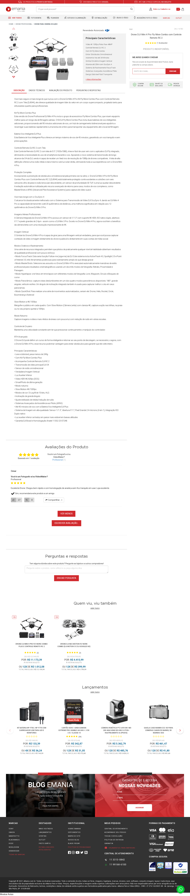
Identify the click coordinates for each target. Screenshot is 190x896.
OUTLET (42, 840)
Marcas (166, 18)
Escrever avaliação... (66, 523)
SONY (11, 829)
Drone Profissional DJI (37, 116)
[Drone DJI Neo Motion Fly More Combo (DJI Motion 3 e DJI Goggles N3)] (74, 628)
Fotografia (36, 18)
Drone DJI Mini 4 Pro (68, 99)
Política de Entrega (114, 840)
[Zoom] (13, 36)
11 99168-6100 (117, 864)
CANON (12, 832)
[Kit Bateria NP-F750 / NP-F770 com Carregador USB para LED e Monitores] (31, 712)
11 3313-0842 (117, 859)
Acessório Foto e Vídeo (146, 18)
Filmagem (54, 18)
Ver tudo (95, 608)
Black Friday (74, 843)
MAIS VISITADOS (46, 829)
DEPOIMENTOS (74, 832)
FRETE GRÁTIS (45, 843)
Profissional (57, 460)
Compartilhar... (54, 500)
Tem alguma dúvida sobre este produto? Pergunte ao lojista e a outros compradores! (66, 563)
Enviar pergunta (66, 578)
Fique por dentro (50, 806)
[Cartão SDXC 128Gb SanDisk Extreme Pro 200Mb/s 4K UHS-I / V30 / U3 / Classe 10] (73, 712)
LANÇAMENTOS (45, 832)
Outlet (179, 18)
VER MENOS (66, 513)
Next (13, 77)
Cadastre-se (165, 9)
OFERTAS (42, 836)
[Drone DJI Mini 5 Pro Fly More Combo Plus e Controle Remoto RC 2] (31, 628)
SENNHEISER (14, 851)
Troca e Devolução (113, 836)
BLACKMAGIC (14, 840)
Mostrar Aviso (6, 894)
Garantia (108, 843)
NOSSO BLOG (73, 840)
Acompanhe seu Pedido (115, 832)
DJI (130, 29)
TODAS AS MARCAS (17, 854)
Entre (155, 9)
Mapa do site (74, 836)
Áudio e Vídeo (122, 18)
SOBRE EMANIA (74, 829)
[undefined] (50, 56)
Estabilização (100, 18)
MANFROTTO (14, 836)
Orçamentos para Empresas (121, 848)
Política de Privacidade (79, 847)
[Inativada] (152, 866)
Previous (13, 28)
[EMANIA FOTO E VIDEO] (11, 24)
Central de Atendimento (116, 829)
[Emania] (15, 9)
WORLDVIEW (14, 847)
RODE (11, 843)
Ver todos (17, 18)
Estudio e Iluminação (76, 18)
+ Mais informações (93, 79)
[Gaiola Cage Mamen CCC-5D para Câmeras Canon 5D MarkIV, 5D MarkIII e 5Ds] (158, 712)
